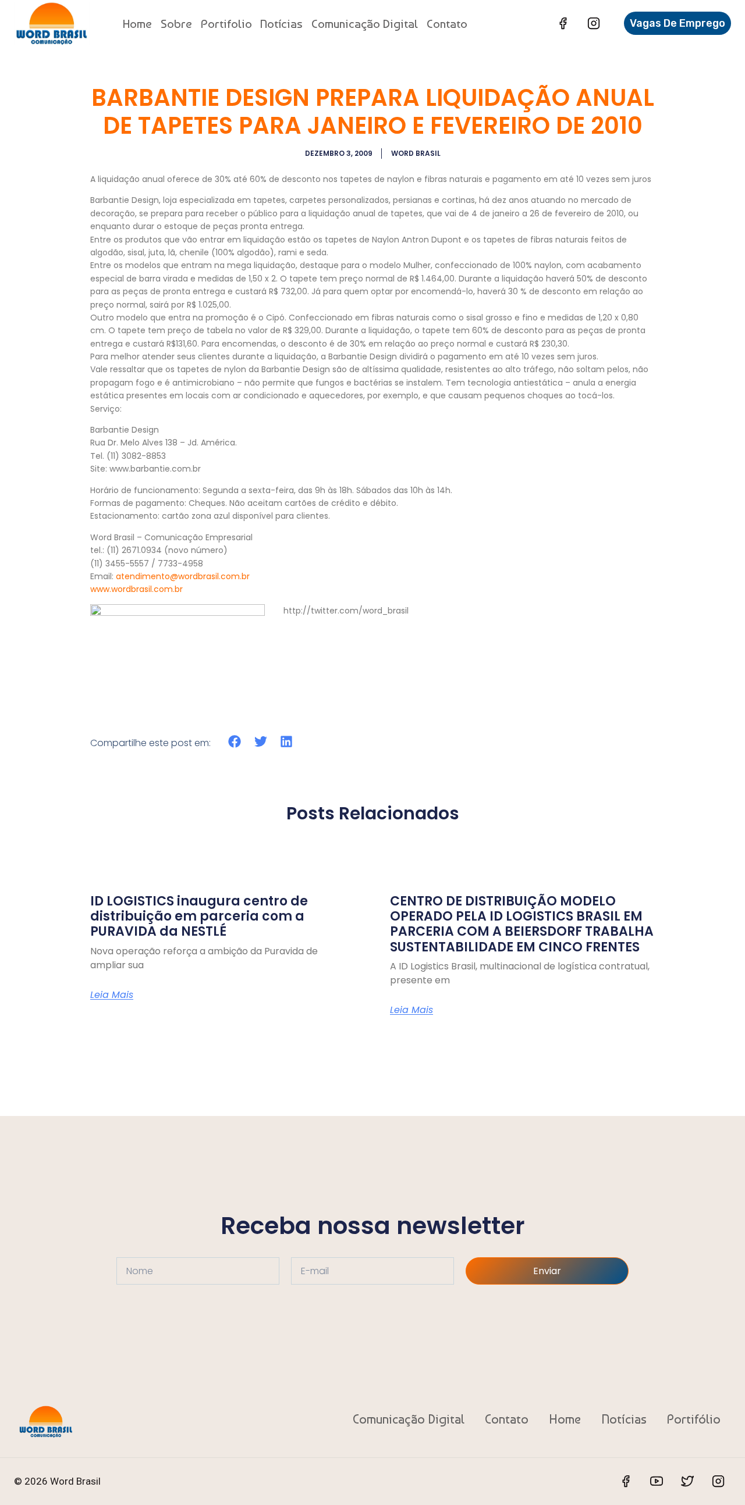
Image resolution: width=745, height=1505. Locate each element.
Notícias (281, 23)
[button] (235, 741)
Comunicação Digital (364, 23)
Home (137, 23)
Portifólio (694, 1418)
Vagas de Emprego (677, 23)
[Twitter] (687, 1481)
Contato (447, 23)
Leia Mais (111, 995)
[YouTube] (656, 1481)
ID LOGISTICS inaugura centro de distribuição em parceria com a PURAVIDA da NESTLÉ (199, 916)
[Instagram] (593, 23)
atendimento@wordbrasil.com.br (183, 576)
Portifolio (226, 23)
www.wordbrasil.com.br (136, 589)
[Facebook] (563, 23)
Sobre (176, 23)
